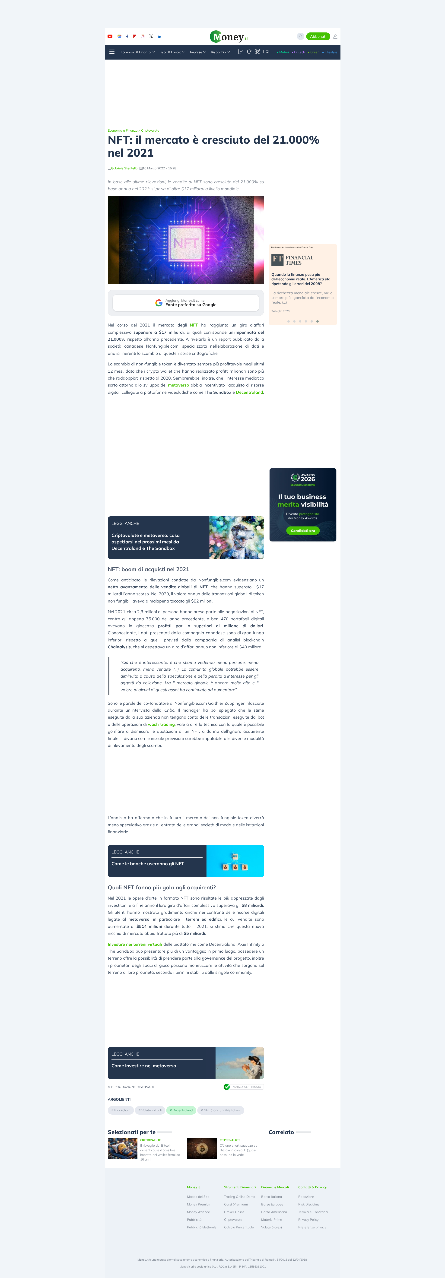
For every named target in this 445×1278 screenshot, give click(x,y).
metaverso (178, 385)
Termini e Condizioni (313, 1212)
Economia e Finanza (122, 130)
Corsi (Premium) (236, 1204)
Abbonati (318, 36)
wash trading (161, 724)
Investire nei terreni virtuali (135, 944)
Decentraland (249, 392)
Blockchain (122, 1110)
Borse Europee (272, 1204)
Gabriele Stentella (124, 168)
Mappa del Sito (198, 1197)
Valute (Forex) (271, 1227)
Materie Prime (271, 1220)
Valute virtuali (151, 1110)
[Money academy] (249, 52)
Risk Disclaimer (309, 1204)
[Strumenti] (257, 52)
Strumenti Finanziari (240, 1187)
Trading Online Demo (239, 1197)
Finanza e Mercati (275, 1187)
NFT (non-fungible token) (222, 1110)
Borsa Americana (274, 1212)
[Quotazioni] (241, 52)
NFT (194, 325)
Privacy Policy (308, 1220)
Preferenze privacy (312, 1227)
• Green (313, 52)
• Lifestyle (329, 52)
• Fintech (298, 52)
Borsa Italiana (271, 1197)
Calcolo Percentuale (239, 1227)
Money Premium (199, 1204)
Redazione (306, 1197)
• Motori (283, 52)
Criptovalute (150, 130)
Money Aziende (198, 1212)
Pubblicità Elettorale (201, 1227)
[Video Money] (266, 52)
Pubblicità (194, 1220)
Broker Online (234, 1212)
